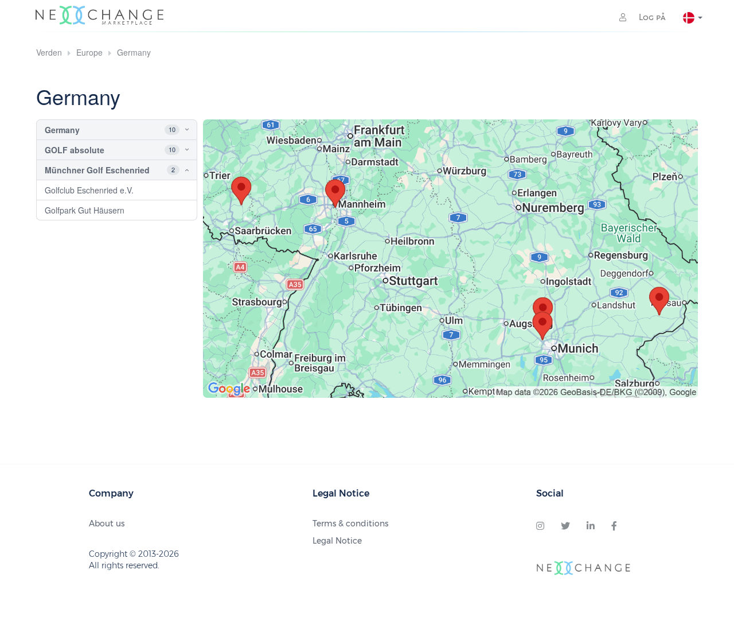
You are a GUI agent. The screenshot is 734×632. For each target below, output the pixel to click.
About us (106, 523)
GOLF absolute (74, 150)
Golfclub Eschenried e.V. (89, 190)
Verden (49, 52)
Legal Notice (337, 541)
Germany (134, 52)
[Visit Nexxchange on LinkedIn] (591, 526)
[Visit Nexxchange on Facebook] (614, 526)
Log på (651, 17)
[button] (177, 130)
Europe (89, 52)
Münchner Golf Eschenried (97, 170)
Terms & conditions (350, 523)
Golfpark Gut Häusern (84, 210)
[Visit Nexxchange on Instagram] (540, 526)
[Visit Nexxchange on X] (565, 526)
